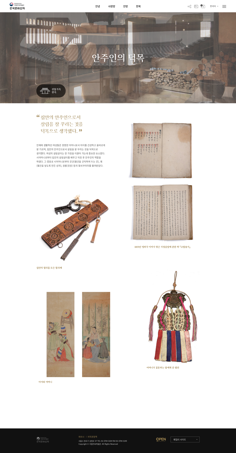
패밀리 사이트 (179, 439)
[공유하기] (189, 6)
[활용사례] (196, 6)
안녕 (97, 6)
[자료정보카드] (202, 6)
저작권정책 (92, 436)
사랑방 (111, 6)
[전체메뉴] (224, 6)
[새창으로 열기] (161, 440)
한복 (138, 6)
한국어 (213, 6)
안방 (125, 6)
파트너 (81, 436)
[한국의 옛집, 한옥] (51, 91)
